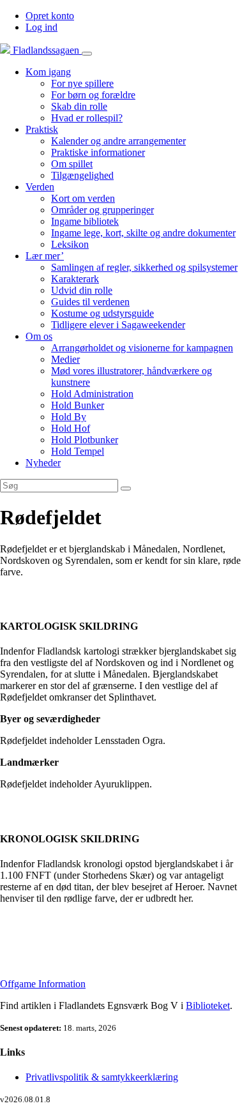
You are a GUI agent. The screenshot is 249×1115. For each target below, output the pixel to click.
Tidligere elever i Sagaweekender (118, 324)
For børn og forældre (93, 94)
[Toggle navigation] (87, 54)
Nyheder (43, 462)
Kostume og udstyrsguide (102, 313)
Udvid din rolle (81, 290)
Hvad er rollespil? (87, 117)
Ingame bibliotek (85, 221)
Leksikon (70, 244)
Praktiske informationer (98, 152)
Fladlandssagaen (46, 50)
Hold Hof (70, 428)
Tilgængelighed (82, 175)
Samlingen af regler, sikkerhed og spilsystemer (144, 267)
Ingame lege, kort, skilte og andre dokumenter (143, 232)
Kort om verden (83, 198)
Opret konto (50, 15)
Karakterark (75, 278)
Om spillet (72, 163)
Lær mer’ (45, 255)
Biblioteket (208, 1005)
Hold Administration (92, 393)
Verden (40, 186)
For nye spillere (82, 83)
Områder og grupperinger (102, 209)
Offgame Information (43, 983)
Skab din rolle (79, 106)
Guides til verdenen (90, 301)
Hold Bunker (77, 405)
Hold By (68, 416)
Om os (39, 336)
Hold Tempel (77, 451)
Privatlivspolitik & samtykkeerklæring (102, 1077)
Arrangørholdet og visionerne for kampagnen (142, 347)
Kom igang (48, 71)
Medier (65, 359)
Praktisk (42, 129)
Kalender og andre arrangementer (118, 140)
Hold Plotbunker (84, 439)
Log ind (41, 27)
